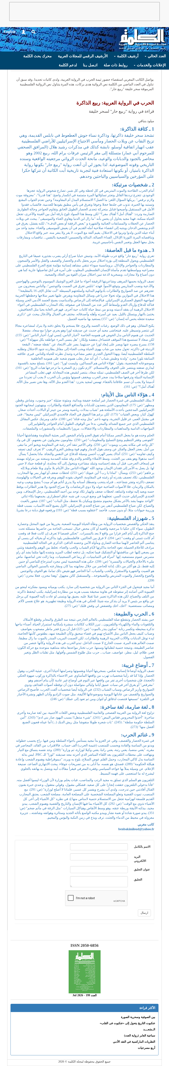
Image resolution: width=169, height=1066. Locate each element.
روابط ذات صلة (116, 65)
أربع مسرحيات (146, 1047)
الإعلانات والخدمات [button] (151, 65)
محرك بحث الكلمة (37, 56)
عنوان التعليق (142, 869)
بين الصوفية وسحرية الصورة (138, 1017)
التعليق (138, 879)
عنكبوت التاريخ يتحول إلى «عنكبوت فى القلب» (127, 1023)
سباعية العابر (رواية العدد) (139, 1035)
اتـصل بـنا (90, 65)
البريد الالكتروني (140, 858)
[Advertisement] (84, 11)
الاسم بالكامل (142, 846)
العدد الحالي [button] (156, 56)
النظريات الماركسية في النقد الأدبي (134, 1041)
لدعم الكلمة (68, 65)
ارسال (144, 912)
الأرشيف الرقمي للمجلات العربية (83, 56)
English (9, 32)
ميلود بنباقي (146, 121)
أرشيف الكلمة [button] (127, 56)
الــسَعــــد (149, 1029)
